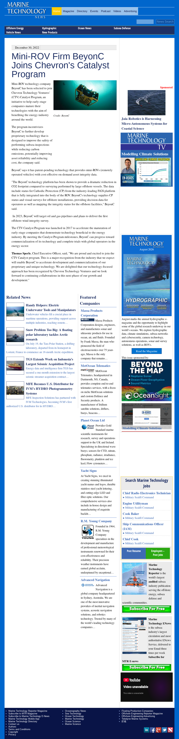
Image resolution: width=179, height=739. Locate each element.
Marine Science (73, 724)
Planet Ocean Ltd (93, 420)
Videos (117, 11)
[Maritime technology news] (26, 13)
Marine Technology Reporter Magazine (27, 711)
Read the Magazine (146, 351)
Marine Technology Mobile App (23, 718)
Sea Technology (73, 713)
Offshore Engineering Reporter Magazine (142, 713)
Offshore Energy (15, 28)
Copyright (13, 732)
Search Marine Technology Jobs (146, 483)
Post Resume (134, 551)
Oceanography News (75, 711)
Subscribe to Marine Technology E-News (28, 716)
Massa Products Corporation (91, 313)
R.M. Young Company (96, 521)
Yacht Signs (89, 470)
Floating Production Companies (137, 711)
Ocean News (84, 28)
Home (56, 11)
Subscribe (146, 609)
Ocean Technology (74, 716)
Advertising (130, 11)
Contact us (13, 724)
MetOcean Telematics (95, 365)
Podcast (105, 11)
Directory (82, 11)
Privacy (12, 734)
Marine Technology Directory (22, 721)
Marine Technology (74, 718)
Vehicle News (13, 32)
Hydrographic (49, 28)
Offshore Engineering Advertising (138, 716)
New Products (49, 32)
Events (94, 11)
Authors (12, 726)
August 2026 (146, 249)
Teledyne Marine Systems (135, 718)
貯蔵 (124, 721)
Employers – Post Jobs (157, 553)
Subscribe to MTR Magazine (22, 713)
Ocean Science (73, 721)
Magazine (68, 11)
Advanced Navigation (95, 579)
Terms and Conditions (19, 729)
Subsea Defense (122, 28)
